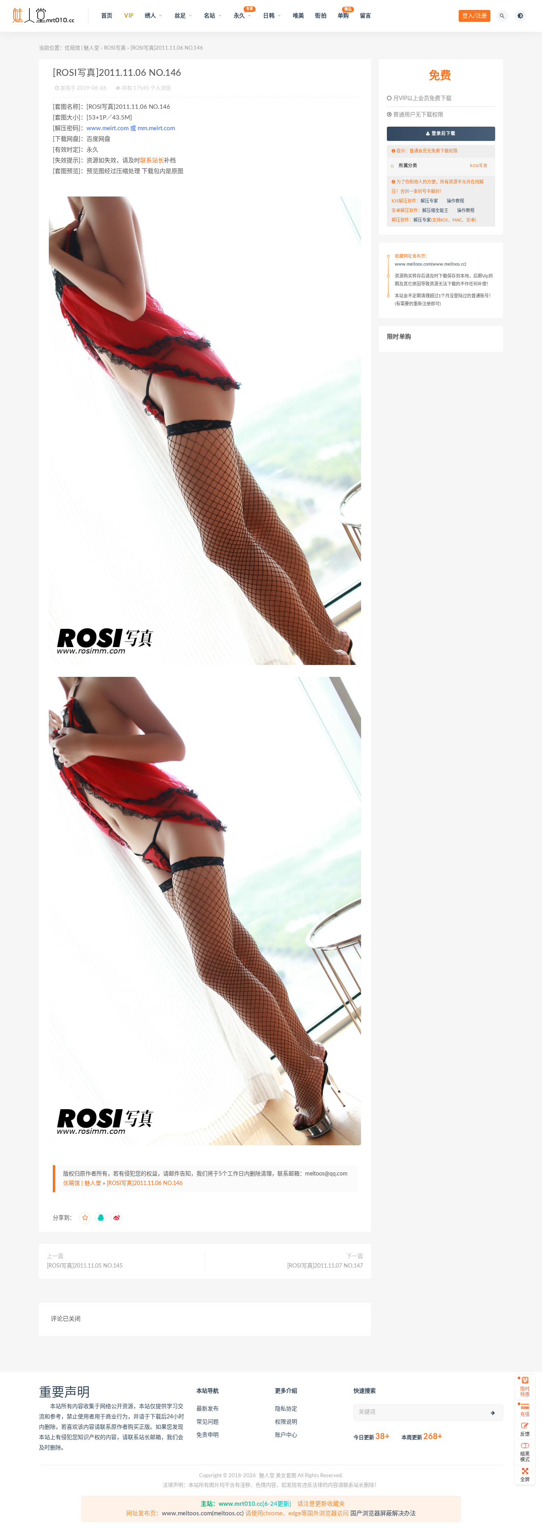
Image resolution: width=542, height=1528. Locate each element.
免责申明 (207, 1435)
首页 (106, 16)
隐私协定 (286, 1409)
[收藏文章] (85, 1218)
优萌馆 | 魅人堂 (82, 48)
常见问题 (207, 1422)
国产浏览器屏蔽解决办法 (383, 1513)
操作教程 (455, 201)
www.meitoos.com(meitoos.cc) (203, 1513)
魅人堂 (267, 1475)
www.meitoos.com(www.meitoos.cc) (430, 264)
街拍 (320, 16)
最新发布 (207, 1409)
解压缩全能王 (435, 210)
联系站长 (152, 161)
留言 (365, 16)
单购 (343, 13)
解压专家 (429, 201)
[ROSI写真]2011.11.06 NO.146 (145, 1183)
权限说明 (286, 1422)
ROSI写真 (115, 48)
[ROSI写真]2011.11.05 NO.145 (85, 1266)
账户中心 (286, 1435)
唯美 (298, 16)
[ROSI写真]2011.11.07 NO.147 (325, 1266)
